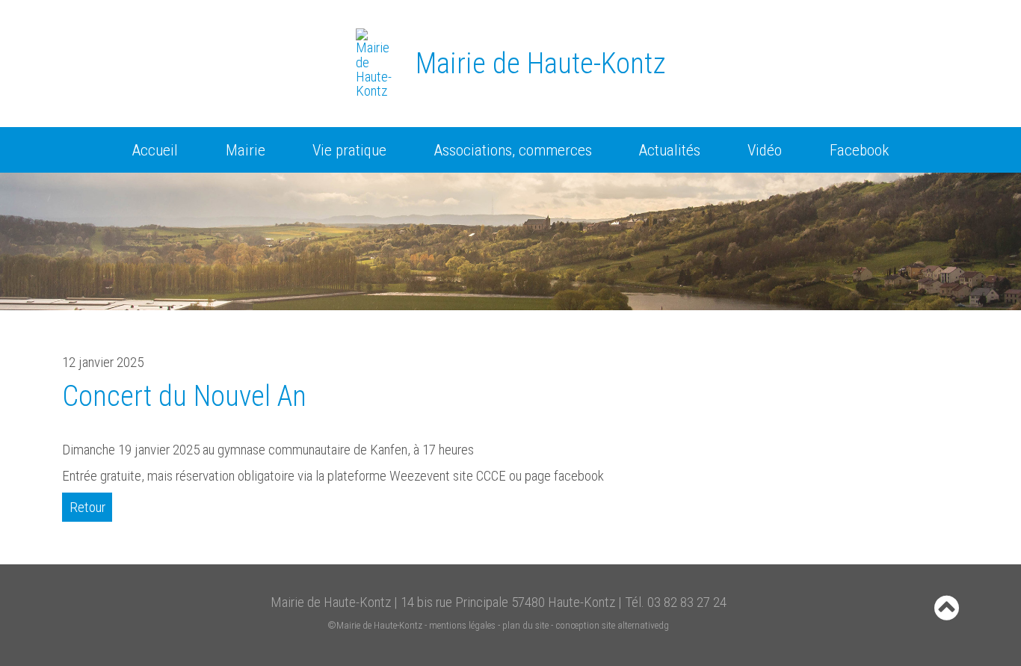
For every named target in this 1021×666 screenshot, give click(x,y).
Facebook (859, 150)
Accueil (155, 150)
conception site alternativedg (612, 625)
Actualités (669, 150)
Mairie (245, 150)
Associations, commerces (513, 150)
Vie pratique (349, 150)
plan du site (525, 625)
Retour (87, 507)
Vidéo (764, 150)
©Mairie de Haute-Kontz (374, 625)
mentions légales (462, 625)
